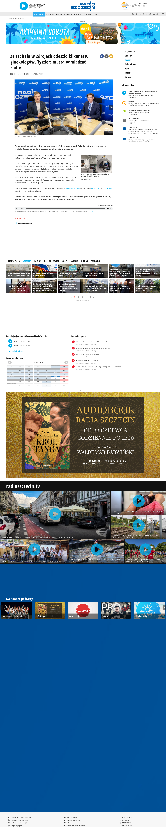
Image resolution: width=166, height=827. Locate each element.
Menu (163, 14)
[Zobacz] (83, 33)
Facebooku (95, 188)
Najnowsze (130, 51)
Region (22, 18)
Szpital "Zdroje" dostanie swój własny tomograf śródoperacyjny (95, 175)
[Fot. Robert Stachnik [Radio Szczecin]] (64, 107)
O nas (95, 14)
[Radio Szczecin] (83, 6)
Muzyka (59, 14)
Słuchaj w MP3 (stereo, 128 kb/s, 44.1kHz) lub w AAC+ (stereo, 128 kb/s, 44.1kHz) (143, 104)
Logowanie (125, 820)
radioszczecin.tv (23, 486)
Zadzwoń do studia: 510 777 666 (20, 817)
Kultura (128, 72)
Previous (16, 107)
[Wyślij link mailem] (111, 56)
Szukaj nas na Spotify (150, 14)
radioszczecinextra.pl (73, 820)
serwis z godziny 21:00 (21, 345)
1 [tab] (62, 140)
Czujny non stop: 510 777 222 (19, 820)
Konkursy (68, 14)
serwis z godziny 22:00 (21, 341)
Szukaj (157, 14)
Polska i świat (131, 64)
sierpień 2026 (38, 362)
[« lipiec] (12, 362)
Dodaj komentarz (25, 223)
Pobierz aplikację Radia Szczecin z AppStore (138, 121)
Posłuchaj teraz (127, 817)
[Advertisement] (58, 241)
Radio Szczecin (13, 18)
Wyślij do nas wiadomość (154, 14)
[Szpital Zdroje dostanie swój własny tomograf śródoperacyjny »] (96, 164)
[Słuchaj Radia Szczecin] (24, 6)
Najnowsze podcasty (19, 599)
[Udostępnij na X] (106, 56)
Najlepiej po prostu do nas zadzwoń (133, 14)
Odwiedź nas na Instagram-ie (143, 14)
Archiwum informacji (14, 358)
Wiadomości (39, 14)
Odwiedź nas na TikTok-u (147, 14)
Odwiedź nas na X (140, 14)
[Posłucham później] (92, 211)
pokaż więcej (17, 351)
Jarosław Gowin (39, 74)
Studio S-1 (78, 14)
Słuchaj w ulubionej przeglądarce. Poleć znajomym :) (142, 94)
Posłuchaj (96, 261)
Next (111, 107)
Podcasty (50, 14)
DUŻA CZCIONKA (127, 823)
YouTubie (108, 188)
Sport (127, 68)
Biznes (128, 77)
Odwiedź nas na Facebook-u (136, 14)
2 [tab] (65, 140)
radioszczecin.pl (71, 817)
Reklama (87, 14)
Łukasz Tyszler (86, 179)
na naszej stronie (73, 188)
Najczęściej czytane (78, 336)
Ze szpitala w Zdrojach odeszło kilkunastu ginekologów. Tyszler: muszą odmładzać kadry (49, 62)
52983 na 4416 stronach (82, 300)
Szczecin (128, 55)
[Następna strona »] (93, 297)
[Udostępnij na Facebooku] (102, 56)
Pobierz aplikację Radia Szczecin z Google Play (138, 112)
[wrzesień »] (63, 362)
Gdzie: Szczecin (21, 218)
